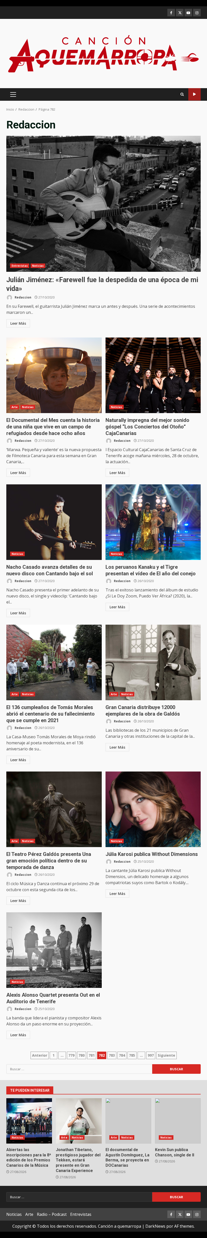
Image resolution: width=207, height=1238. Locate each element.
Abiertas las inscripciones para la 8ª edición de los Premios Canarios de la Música (29, 1121)
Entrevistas (20, 265)
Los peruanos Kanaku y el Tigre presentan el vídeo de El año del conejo (153, 522)
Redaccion (22, 297)
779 (71, 1055)
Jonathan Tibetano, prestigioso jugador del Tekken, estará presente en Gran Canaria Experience (78, 1121)
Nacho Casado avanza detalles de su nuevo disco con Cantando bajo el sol (54, 522)
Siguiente (166, 1055)
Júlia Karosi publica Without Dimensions (153, 809)
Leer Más (18, 323)
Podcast (194, 94)
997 (151, 1055)
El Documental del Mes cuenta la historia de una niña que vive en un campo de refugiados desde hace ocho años (54, 375)
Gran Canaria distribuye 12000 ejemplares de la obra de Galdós (153, 662)
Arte (15, 407)
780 (82, 1055)
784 (122, 1055)
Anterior (39, 1055)
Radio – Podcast (52, 1214)
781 (92, 1055)
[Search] (182, 94)
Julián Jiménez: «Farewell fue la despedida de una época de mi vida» (103, 204)
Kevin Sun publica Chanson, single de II (178, 1121)
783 (112, 1055)
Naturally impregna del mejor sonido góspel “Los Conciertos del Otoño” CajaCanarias (153, 375)
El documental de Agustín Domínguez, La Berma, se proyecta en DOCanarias (128, 1121)
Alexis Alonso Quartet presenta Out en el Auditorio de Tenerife (54, 950)
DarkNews (155, 1226)
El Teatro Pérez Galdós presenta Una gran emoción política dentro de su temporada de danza (54, 809)
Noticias (38, 265)
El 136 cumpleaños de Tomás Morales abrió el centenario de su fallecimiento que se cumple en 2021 (54, 662)
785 (132, 1055)
